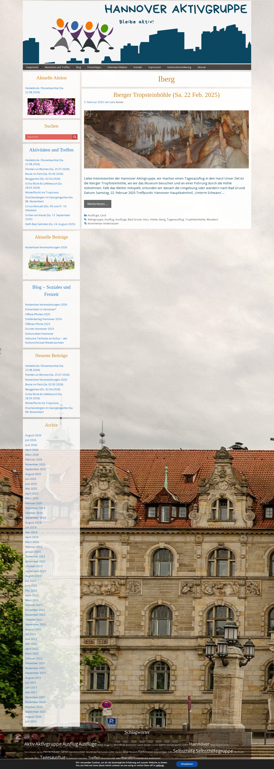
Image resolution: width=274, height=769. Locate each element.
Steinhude (239, 751)
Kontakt (138, 67)
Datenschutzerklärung (179, 67)
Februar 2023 (33, 605)
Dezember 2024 (35, 508)
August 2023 (33, 576)
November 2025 (35, 464)
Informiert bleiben (117, 67)
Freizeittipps (94, 67)
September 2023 (35, 571)
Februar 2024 (33, 547)
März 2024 (32, 542)
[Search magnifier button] (75, 137)
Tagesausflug (175, 219)
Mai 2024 (31, 532)
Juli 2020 (30, 721)
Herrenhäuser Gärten (56, 751)
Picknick (149, 751)
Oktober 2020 (33, 707)
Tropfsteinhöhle (195, 219)
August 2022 (33, 629)
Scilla (170, 752)
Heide (212, 745)
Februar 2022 (33, 658)
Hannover (199, 744)
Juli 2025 (30, 479)
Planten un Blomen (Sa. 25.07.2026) (47, 169)
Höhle (154, 219)
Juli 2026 (30, 440)
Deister (147, 744)
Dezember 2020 (35, 697)
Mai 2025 (31, 488)
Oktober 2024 (33, 513)
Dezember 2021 (35, 663)
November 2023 (35, 561)
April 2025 (31, 493)
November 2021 (35, 668)
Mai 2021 (31, 692)
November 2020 (35, 702)
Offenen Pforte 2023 (37, 324)
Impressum (154, 67)
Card (103, 215)
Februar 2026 (33, 459)
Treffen (94, 757)
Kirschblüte (80, 752)
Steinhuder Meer (31, 758)
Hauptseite (32, 67)
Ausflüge (93, 215)
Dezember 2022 (35, 610)
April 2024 (31, 537)
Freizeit (155, 745)
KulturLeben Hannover (39, 333)
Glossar (202, 67)
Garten (162, 744)
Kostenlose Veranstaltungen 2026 (46, 247)
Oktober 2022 (33, 619)
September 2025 (35, 469)
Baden (100, 745)
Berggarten (108, 745)
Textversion (71, 758)
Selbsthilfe (184, 751)
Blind (116, 744)
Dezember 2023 (35, 556)
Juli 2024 (30, 527)
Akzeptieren (187, 764)
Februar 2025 (33, 503)
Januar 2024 (33, 551)
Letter (112, 752)
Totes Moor (82, 758)
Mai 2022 (31, 644)
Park (141, 751)
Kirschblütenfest (93, 752)
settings (160, 765)
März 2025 (32, 498)
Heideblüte (221, 745)
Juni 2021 (31, 687)
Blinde (122, 744)
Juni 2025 (31, 484)
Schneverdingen (160, 752)
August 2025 (33, 474)
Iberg (162, 219)
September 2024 (35, 517)
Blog (78, 67)
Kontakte (105, 752)
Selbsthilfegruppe (214, 751)
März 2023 (32, 600)
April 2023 (31, 595)
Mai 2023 (31, 590)
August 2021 (33, 678)
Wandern (212, 219)
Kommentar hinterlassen (103, 223)
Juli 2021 (30, 682)
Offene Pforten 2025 (37, 314)
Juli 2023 (30, 581)
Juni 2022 (31, 639)
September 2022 (35, 624)
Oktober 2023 (33, 566)
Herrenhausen (232, 745)
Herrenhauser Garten (33, 752)
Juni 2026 (31, 445)
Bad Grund (135, 219)
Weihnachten (154, 758)
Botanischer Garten (134, 745)
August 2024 (33, 522)
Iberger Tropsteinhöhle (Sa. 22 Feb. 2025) (166, 94)
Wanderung (142, 758)
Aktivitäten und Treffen (57, 67)
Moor (126, 751)
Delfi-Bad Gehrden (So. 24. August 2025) (50, 224)
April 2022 (31, 649)
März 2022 (32, 653)
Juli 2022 (30, 634)
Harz (146, 219)
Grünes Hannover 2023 (39, 329)
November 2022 (35, 614)
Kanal (72, 751)
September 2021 (35, 673)
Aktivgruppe (95, 219)
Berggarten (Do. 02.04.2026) (42, 179)
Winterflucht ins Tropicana (42, 192)
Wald (118, 758)
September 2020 (35, 711)
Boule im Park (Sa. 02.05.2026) (44, 174)
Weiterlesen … (97, 204)
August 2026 (33, 435)
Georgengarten (174, 744)
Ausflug (109, 219)
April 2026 (31, 450)
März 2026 (32, 454)
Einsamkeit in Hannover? (40, 309)
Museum (133, 751)
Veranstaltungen (108, 758)
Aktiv (29, 744)
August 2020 (33, 716)
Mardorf (118, 752)
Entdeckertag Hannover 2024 (43, 319)
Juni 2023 (31, 585)
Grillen (185, 744)
